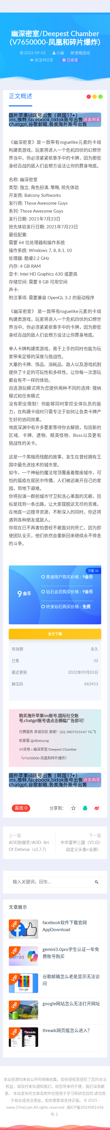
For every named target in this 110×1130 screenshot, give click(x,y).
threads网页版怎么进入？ (67, 1031)
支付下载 (55, 634)
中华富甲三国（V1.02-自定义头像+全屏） (80, 846)
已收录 (72, 60)
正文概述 (20, 96)
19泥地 (24, 749)
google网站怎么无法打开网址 (71, 1004)
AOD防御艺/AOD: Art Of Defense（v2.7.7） (29, 846)
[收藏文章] (73, 808)
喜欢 (21, 808)
